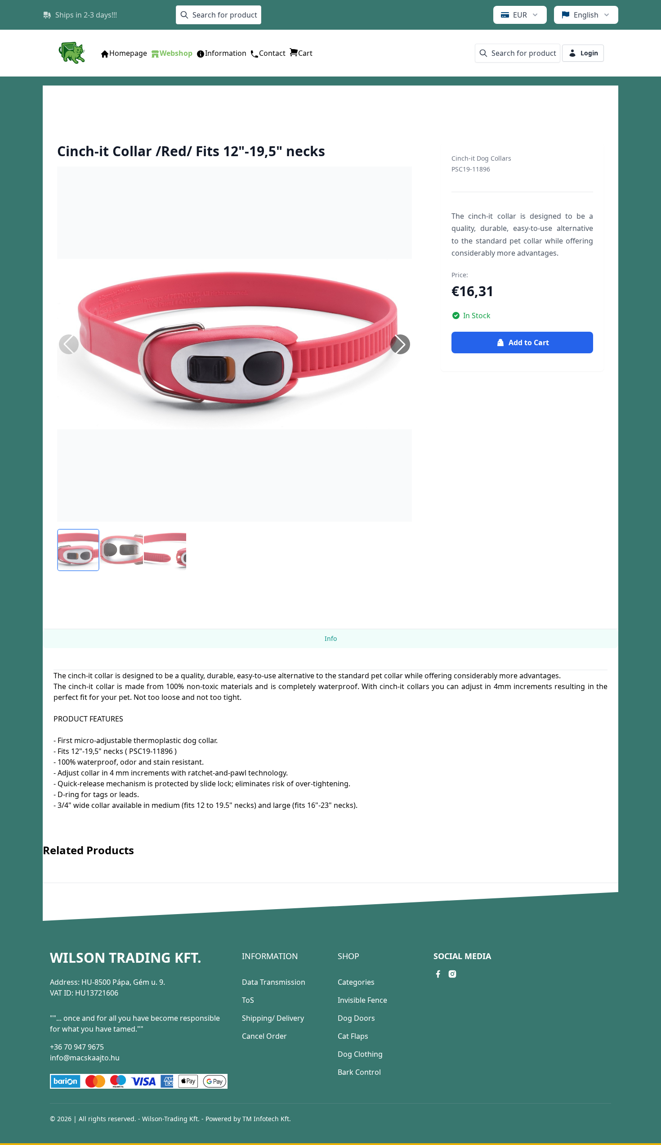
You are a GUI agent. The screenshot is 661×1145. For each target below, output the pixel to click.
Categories (356, 982)
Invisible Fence (362, 1000)
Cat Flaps (353, 1036)
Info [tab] (331, 638)
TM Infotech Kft (265, 1118)
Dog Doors (356, 1018)
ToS (248, 1000)
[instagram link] (452, 973)
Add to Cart (529, 342)
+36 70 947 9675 (77, 1047)
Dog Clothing (360, 1054)
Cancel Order (264, 1036)
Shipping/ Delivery (273, 1018)
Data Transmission (273, 982)
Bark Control (359, 1072)
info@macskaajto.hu (85, 1058)
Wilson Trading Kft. (125, 958)
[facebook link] (437, 973)
